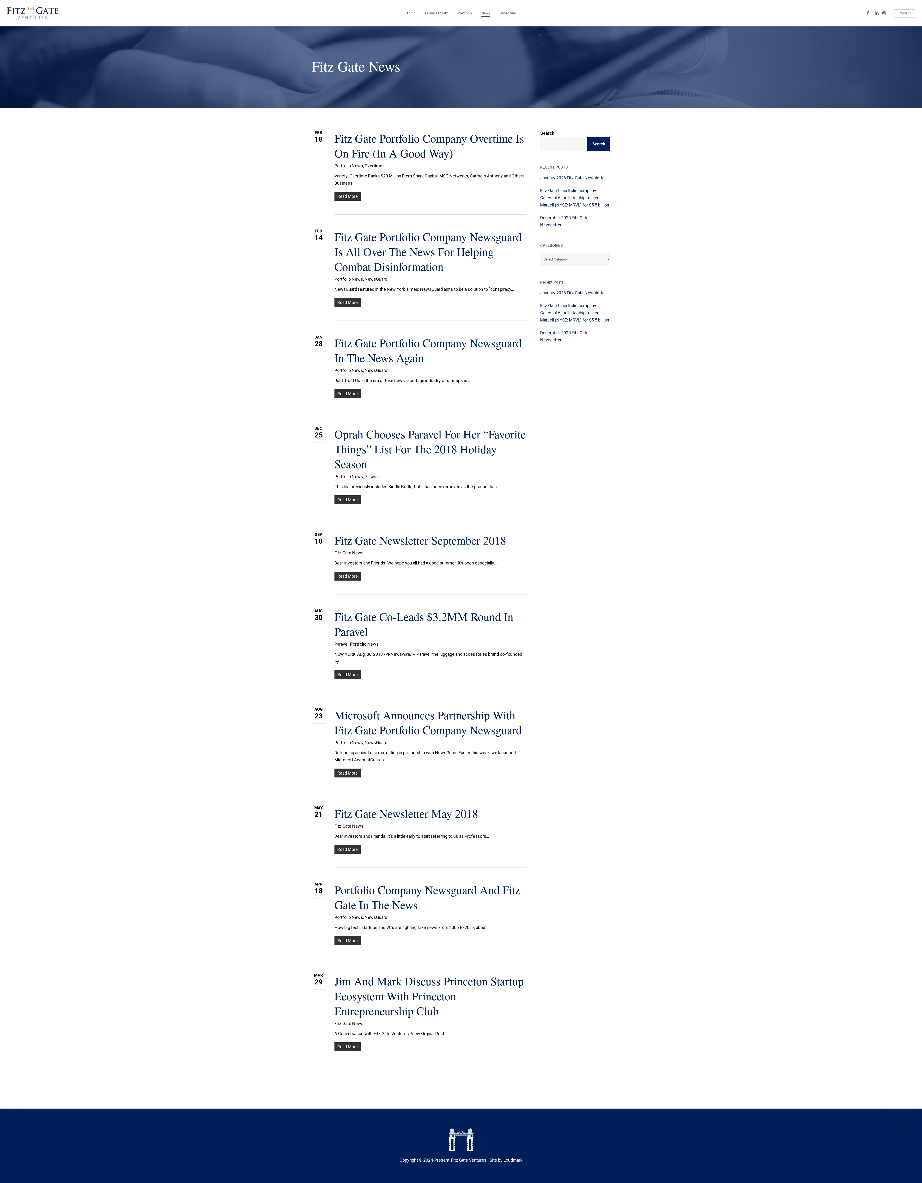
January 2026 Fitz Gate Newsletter (573, 177)
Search (547, 133)
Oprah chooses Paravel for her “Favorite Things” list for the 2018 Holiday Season (430, 448)
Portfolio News (348, 165)
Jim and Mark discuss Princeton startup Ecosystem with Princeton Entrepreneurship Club (429, 995)
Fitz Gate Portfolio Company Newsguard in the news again (428, 350)
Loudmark (512, 1160)
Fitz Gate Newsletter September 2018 (420, 540)
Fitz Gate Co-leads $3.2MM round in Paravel (423, 624)
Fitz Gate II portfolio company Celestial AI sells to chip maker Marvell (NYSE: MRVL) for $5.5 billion (574, 197)
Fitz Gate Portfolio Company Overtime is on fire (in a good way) (429, 145)
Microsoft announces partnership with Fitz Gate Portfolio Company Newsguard (428, 722)
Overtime (373, 165)
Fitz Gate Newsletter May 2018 (406, 813)
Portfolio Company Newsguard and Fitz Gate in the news (427, 897)
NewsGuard (376, 279)
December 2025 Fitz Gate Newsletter (564, 221)
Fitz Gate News (349, 552)
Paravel (372, 476)
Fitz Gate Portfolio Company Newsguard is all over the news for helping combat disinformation (428, 251)
